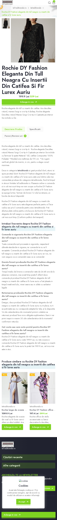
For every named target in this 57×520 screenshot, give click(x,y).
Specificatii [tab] (35, 129)
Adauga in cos (27, 101)
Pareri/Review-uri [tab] (15, 136)
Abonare (46, 488)
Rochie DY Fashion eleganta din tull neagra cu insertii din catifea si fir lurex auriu (26, 13)
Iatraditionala (35, 7)
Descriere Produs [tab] (13, 129)
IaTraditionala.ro (19, 7)
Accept (22, 501)
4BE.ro (46, 499)
